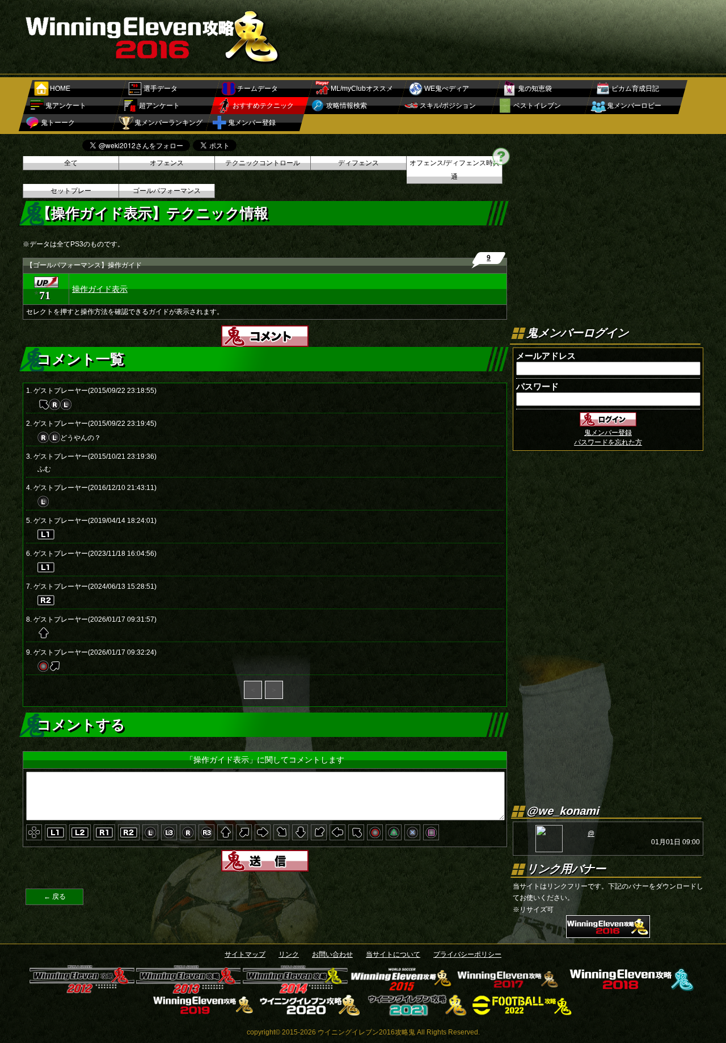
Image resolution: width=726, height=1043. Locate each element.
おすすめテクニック (263, 106)
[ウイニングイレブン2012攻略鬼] (81, 990)
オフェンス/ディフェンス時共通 (455, 170)
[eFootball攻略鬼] (523, 1012)
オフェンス (167, 163)
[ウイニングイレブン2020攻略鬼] (310, 1012)
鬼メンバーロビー (634, 106)
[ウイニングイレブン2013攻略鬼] (188, 990)
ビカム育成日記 (635, 89)
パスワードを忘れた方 (608, 442)
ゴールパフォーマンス (167, 191)
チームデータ (257, 89)
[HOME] (153, 63)
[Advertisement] (496, 31)
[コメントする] (265, 343)
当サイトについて (393, 954)
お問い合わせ (332, 954)
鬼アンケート (65, 106)
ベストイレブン (537, 106)
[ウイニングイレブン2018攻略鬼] (630, 990)
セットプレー (70, 191)
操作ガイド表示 (100, 289)
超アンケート (159, 106)
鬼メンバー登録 (252, 123)
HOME (60, 89)
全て (71, 163)
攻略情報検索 (346, 106)
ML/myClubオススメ (362, 89)
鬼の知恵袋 (535, 89)
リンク (288, 954)
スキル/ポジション (448, 106)
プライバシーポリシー (467, 954)
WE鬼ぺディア (446, 89)
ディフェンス (358, 163)
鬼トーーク (58, 123)
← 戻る (55, 896)
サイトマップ (245, 954)
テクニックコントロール (262, 163)
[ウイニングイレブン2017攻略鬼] (508, 990)
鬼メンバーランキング (168, 123)
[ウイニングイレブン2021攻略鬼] (416, 1012)
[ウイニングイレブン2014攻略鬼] (295, 990)
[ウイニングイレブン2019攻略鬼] (203, 1012)
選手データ (160, 89)
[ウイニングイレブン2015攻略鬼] (401, 990)
